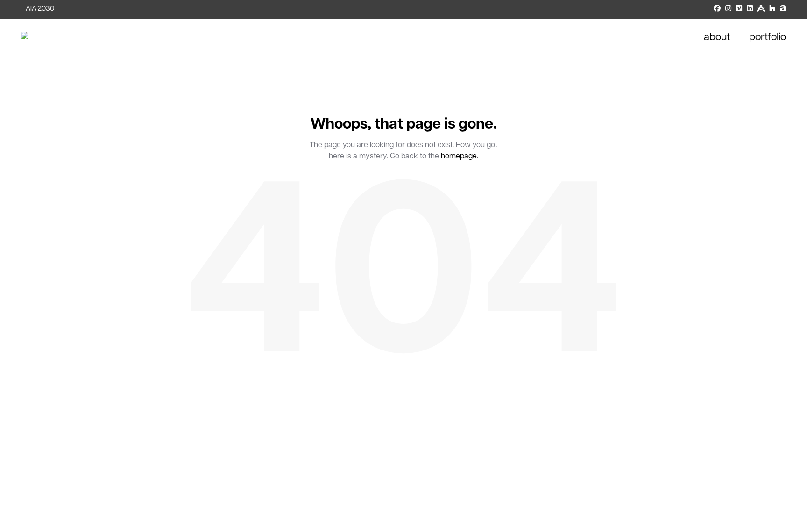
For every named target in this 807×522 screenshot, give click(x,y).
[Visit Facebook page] (717, 9)
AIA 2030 (40, 9)
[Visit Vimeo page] (739, 9)
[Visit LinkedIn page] (750, 9)
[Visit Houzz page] (772, 9)
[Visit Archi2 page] (761, 9)
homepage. (459, 156)
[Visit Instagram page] (728, 9)
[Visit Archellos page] (783, 9)
